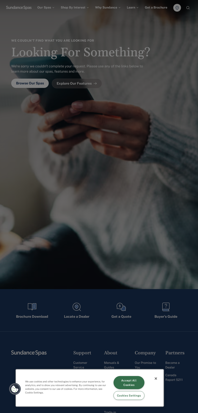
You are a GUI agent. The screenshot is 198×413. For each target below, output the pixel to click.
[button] (15, 389)
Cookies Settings (129, 395)
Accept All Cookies (129, 382)
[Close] (156, 378)
